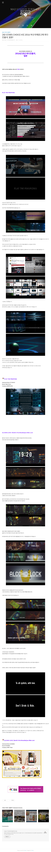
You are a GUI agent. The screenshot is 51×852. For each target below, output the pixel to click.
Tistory (32, 850)
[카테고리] (3, 2)
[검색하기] (48, 2)
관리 (31, 25)
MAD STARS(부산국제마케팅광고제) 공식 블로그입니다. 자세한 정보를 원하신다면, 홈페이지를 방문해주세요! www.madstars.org (23, 833)
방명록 (23, 25)
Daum (25, 850)
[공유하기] (7, 800)
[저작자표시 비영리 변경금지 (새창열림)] (16, 800)
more (48, 808)
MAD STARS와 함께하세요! (26, 9)
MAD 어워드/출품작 (6, 32)
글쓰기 (19, 25)
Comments (5, 826)
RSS (27, 25)
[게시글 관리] (8, 800)
